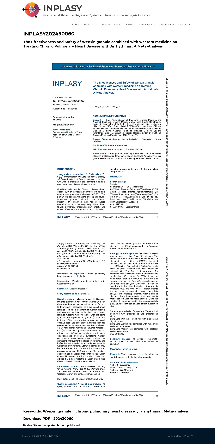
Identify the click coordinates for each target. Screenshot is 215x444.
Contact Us (184, 24)
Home (75, 24)
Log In (117, 24)
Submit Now (145, 24)
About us (88, 24)
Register (105, 24)
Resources (165, 24)
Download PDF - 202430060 (48, 419)
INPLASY (62, 8)
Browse (130, 24)
